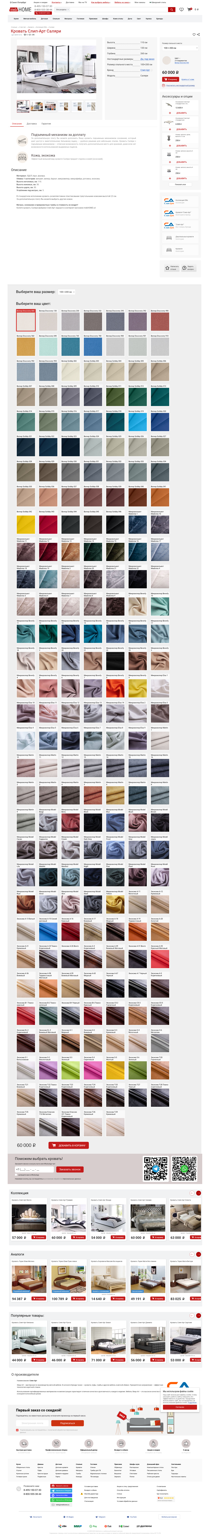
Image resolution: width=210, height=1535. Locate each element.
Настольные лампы (178, 1477)
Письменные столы (154, 1470)
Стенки (93, 1467)
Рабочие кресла (153, 1473)
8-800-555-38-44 (43, 9)
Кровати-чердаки (62, 1473)
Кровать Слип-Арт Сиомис (141, 1200)
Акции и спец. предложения (127, 1486)
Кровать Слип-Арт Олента (180, 1200)
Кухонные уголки (22, 1473)
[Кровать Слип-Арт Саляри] (23, 106)
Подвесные (42, 1477)
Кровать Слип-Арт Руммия (62, 1200)
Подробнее (192, 1403)
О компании (161, 1486)
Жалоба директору (91, 1494)
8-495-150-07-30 (43, 6)
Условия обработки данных (127, 1501)
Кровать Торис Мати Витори (181, 1261)
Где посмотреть (162, 1494)
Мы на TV (83, 2)
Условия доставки (91, 1486)
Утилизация (88, 1501)
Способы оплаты (123, 1490)
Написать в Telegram (63, 1490)
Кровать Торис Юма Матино (23, 1261)
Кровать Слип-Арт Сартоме (181, 1322)
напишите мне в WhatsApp (28, 1175)
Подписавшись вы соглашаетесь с (49, 1431)
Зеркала (117, 1477)
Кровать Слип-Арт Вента (21, 1200)
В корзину (172, 79)
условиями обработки (53, 1179)
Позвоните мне (44, 13)
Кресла (40, 1467)
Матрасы (79, 1470)
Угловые (133, 1470)
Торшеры (174, 1473)
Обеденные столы (23, 1467)
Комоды (79, 1477)
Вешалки (117, 1473)
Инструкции (121, 1497)
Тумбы (78, 1473)
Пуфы (40, 1470)
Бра (172, 1470)
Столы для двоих (153, 1477)
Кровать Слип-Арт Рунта (61, 1322)
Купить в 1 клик (188, 79)
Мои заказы (140, 2)
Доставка (70, 2)
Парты (58, 1477)
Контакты (56, 2)
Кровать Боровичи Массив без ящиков (106, 1261)
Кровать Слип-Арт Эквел (101, 1322)
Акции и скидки (40, 2)
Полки (132, 1477)
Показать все (180, 184)
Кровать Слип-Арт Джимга (141, 1322)
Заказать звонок (70, 1169)
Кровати (79, 1467)
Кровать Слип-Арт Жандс (101, 1200)
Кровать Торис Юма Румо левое (64, 1261)
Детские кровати (62, 1467)
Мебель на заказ (122, 2)
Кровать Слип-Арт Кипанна (23, 1322)
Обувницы (118, 1467)
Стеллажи (133, 1473)
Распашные (134, 1467)
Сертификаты (162, 1490)
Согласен (180, 1407)
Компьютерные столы (155, 1467)
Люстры (174, 1467)
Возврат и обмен (90, 1490)
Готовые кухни (21, 1477)
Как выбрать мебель (100, 2)
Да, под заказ (147, 59)
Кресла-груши (43, 1473)
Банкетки (117, 1470)
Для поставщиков (91, 1497)
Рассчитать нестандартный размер (180, 85)
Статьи (119, 1494)
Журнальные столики (98, 1473)
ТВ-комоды (94, 1477)
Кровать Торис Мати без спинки (143, 1261)
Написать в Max (62, 1495)
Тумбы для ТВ (95, 1470)
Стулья (18, 1470)
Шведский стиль (158, 2)
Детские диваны (62, 1470)
